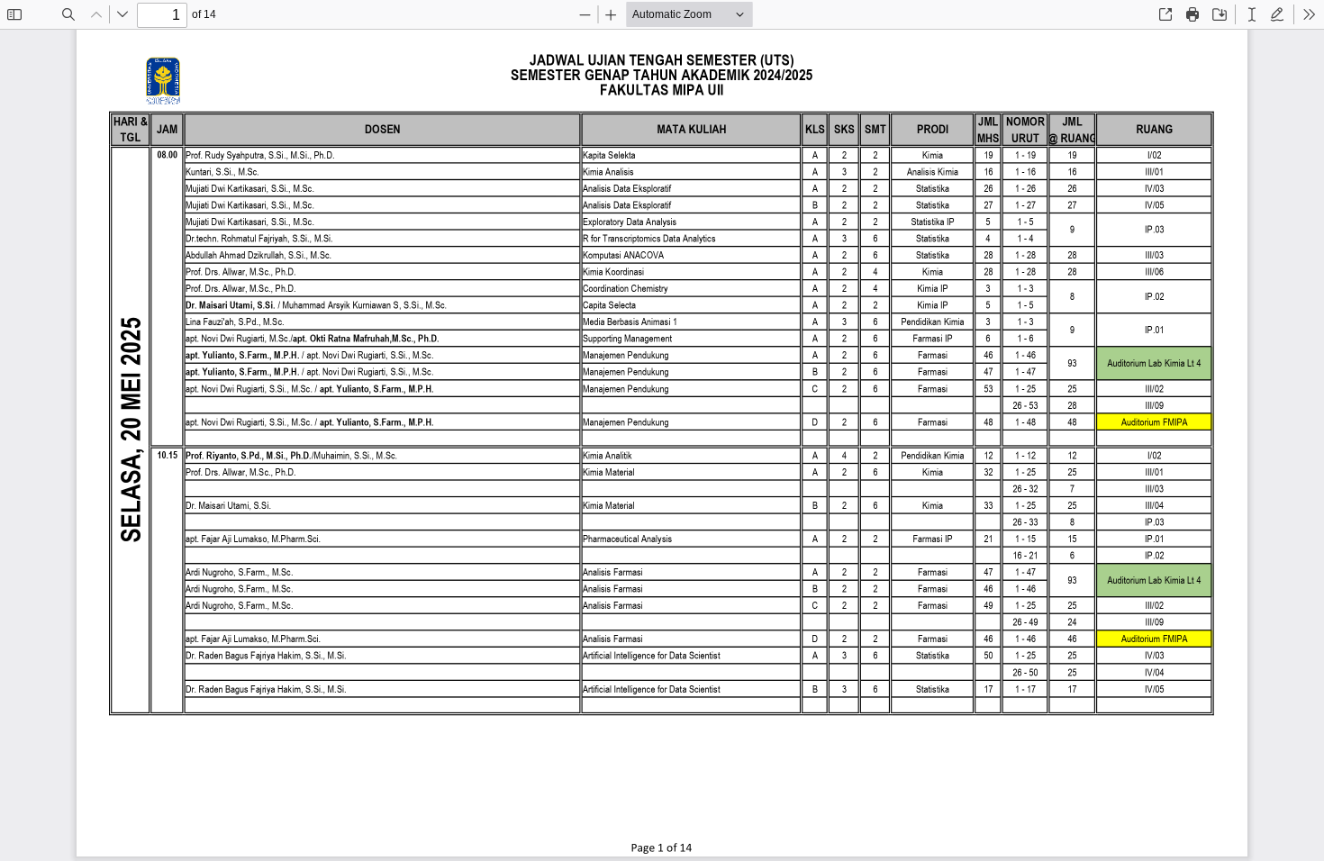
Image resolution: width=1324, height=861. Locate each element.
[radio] (1252, 14)
